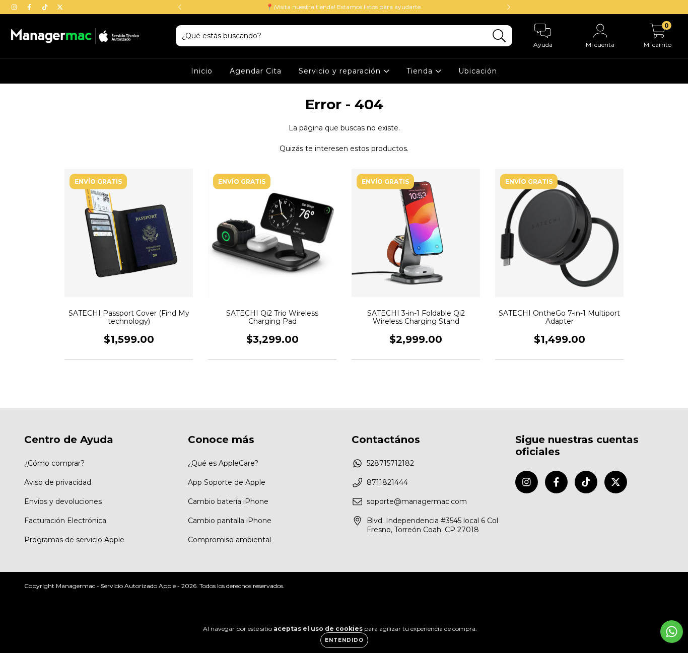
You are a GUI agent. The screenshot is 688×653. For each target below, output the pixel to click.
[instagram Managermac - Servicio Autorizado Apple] (15, 7)
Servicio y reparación (341, 71)
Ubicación (477, 71)
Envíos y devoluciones (63, 501)
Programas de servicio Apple (74, 539)
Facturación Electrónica (65, 520)
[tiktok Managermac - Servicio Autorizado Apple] (45, 7)
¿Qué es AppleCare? (223, 463)
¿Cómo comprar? (54, 463)
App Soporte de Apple (226, 482)
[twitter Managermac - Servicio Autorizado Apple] (59, 7)
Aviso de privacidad (57, 482)
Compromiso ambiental (229, 539)
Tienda (420, 71)
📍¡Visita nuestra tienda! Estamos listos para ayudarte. (344, 7)
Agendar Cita (256, 71)
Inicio (202, 71)
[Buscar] (499, 36)
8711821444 (387, 482)
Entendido (344, 640)
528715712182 (390, 463)
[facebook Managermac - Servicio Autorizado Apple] (30, 7)
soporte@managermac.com (417, 501)
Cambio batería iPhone (228, 501)
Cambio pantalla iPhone (229, 520)
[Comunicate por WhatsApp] (671, 631)
